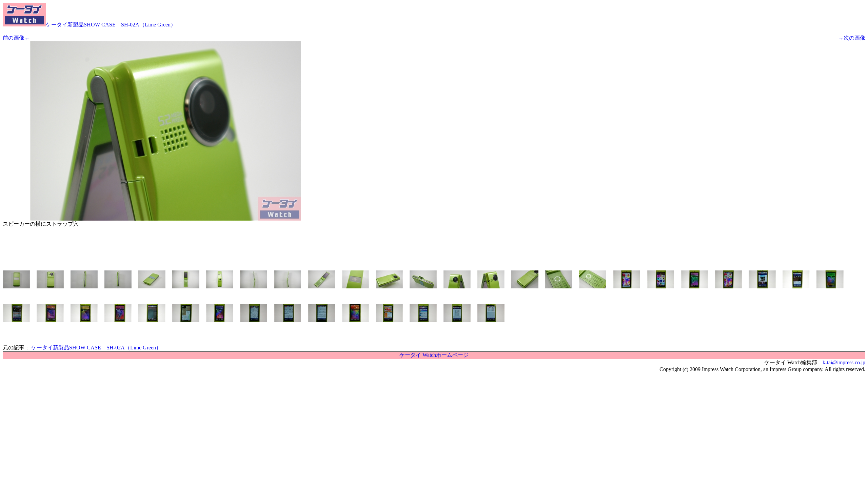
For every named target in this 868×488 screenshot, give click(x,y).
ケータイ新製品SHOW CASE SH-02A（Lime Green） (111, 24)
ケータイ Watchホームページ (434, 355)
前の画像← (16, 38)
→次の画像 (851, 38)
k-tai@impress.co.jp (844, 362)
